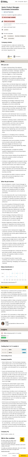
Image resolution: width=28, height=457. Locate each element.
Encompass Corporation (10, 9)
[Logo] (4, 2)
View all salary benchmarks (8, 282)
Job (11, 56)
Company (18, 56)
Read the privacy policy (5, 451)
